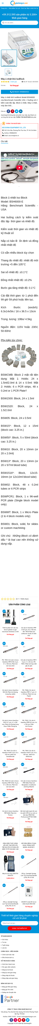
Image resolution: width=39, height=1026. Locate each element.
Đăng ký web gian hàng (9, 972)
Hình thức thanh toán (8, 964)
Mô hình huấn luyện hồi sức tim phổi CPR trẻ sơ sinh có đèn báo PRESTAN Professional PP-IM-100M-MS (28, 815)
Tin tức (4, 942)
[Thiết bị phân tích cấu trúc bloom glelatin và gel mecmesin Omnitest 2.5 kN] (10, 617)
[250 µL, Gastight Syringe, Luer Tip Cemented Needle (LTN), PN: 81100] (28, 863)
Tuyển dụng (5, 945)
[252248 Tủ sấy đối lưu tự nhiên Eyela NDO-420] (28, 891)
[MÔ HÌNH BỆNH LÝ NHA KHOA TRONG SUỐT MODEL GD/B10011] (28, 833)
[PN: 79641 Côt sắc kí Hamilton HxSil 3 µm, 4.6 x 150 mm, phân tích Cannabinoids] (10, 740)
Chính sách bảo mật (8, 954)
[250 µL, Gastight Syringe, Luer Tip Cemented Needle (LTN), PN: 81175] (10, 891)
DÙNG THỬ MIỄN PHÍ (19, 928)
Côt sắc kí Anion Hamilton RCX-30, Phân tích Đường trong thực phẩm (10, 692)
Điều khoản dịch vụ (8, 957)
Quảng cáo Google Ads (9, 992)
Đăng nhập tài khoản (8, 975)
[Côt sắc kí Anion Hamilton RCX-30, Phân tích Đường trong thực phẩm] (10, 680)
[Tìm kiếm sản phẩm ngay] (3, 22)
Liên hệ (4, 948)
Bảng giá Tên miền (7, 989)
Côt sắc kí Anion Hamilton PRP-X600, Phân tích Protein (10, 813)
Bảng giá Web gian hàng (9, 987)
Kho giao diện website (9, 967)
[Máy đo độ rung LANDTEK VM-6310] (10, 863)
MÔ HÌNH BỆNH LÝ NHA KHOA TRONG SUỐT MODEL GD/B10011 (28, 845)
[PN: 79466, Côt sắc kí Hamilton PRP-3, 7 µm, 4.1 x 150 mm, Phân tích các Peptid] (28, 680)
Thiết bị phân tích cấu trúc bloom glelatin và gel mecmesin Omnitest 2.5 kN (10, 629)
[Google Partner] (19, 999)
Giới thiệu (5, 939)
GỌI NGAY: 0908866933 (20, 92)
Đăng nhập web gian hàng (10, 978)
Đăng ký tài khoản (7, 970)
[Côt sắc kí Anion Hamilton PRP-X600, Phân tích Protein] (10, 800)
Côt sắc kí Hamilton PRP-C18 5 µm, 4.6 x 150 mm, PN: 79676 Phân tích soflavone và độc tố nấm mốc (28, 631)
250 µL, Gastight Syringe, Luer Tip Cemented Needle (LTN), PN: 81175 (10, 904)
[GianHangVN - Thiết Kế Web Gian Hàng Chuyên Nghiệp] (19, 3)
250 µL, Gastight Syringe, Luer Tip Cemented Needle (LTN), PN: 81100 (29, 875)
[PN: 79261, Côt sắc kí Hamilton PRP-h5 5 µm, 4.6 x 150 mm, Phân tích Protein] (28, 710)
